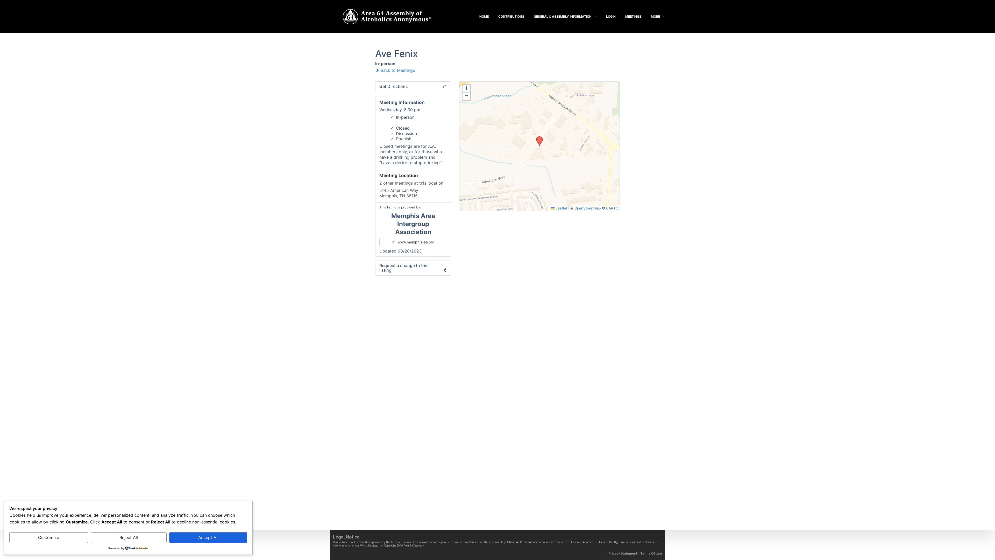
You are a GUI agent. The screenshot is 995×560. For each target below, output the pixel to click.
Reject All (128, 537)
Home (484, 16)
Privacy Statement (623, 553)
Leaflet (561, 208)
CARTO (612, 208)
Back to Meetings (397, 70)
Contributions (511, 16)
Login (611, 16)
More (655, 16)
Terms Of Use (651, 553)
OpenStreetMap (587, 208)
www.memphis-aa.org (415, 242)
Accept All (208, 537)
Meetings (633, 16)
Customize (48, 537)
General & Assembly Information (563, 16)
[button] (537, 137)
